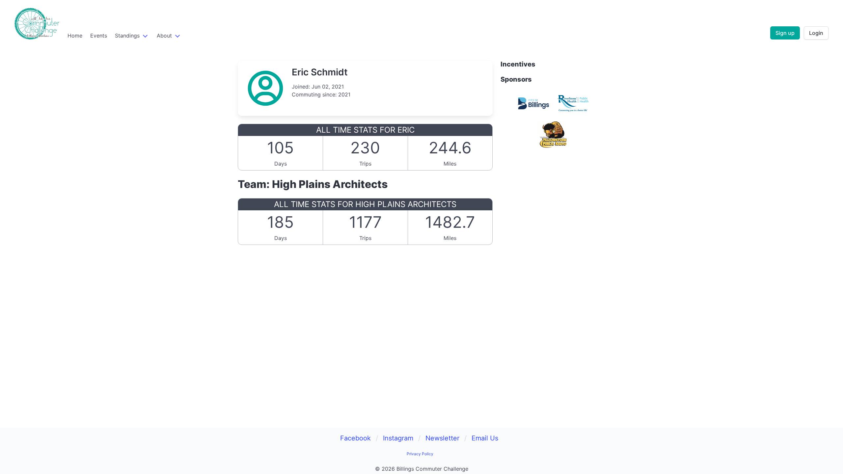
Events (98, 35)
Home (75, 35)
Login (816, 33)
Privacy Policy (420, 453)
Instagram (398, 438)
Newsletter (442, 438)
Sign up (785, 33)
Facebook (355, 438)
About (164, 35)
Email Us (485, 438)
